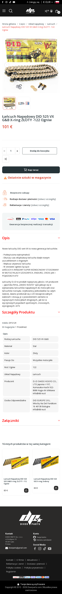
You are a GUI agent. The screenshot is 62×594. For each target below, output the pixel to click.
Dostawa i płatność (36, 564)
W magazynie (8, 327)
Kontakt (9, 560)
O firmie (20, 560)
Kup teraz (33, 169)
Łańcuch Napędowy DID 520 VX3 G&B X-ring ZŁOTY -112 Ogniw (15, 481)
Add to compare (5, 158)
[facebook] (3, 2)
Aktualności (32, 560)
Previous (6, 64)
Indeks (5, 322)
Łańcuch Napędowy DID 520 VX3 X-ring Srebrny (45, 480)
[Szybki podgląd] (16, 462)
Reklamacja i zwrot (15, 564)
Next (55, 64)
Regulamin (11, 572)
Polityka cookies (13, 568)
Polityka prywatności (33, 568)
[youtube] (14, 2)
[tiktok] (10, 2)
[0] (56, 11)
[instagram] (6, 2)
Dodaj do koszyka (39, 150)
